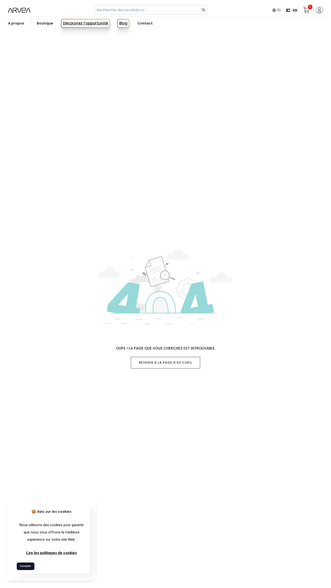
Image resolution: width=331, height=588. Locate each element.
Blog (123, 23)
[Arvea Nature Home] (19, 10)
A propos (16, 23)
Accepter (25, 566)
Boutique (45, 23)
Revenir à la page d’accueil (165, 362)
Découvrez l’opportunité (85, 23)
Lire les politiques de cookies (51, 553)
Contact (145, 23)
